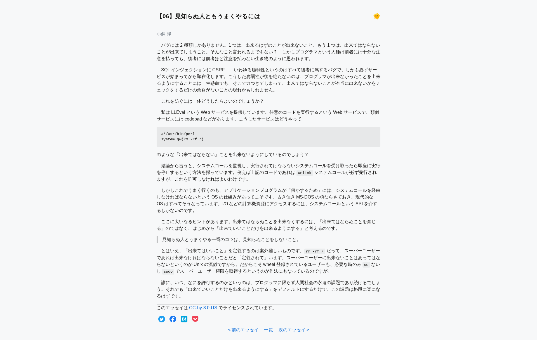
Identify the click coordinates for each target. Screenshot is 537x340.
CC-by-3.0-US (203, 307)
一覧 (268, 329)
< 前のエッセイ (243, 329)
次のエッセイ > (294, 329)
